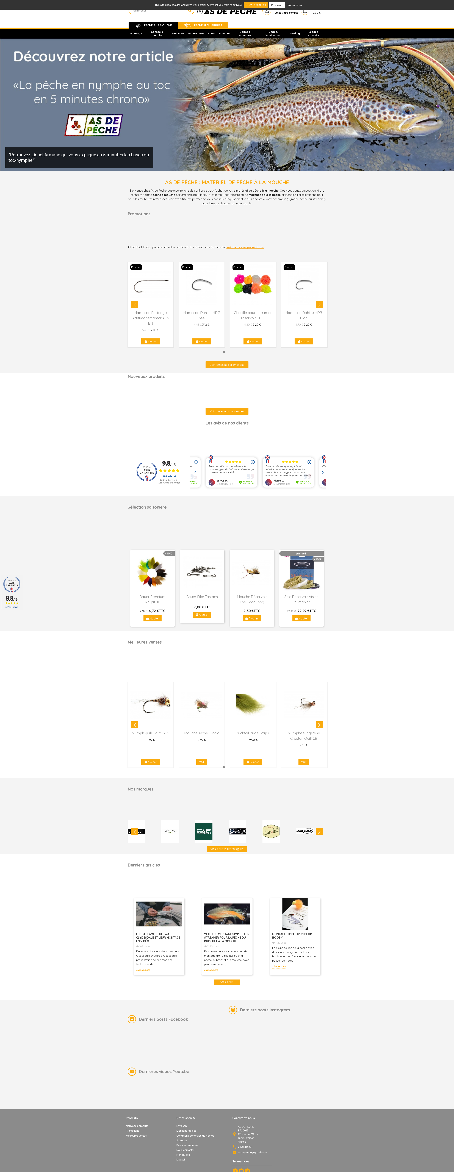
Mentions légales (186, 1130)
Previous (134, 304)
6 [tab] (242, 352)
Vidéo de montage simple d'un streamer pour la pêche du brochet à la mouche (226, 937)
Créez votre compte (286, 13)
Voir (201, 762)
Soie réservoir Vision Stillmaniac (301, 599)
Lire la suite (143, 970)
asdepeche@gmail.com (252, 1152)
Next (319, 304)
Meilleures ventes (136, 1135)
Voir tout (227, 982)
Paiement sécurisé (187, 1145)
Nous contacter (185, 1149)
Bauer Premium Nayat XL (152, 599)
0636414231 (245, 1146)
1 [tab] (211, 352)
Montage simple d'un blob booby (292, 935)
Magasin (181, 1159)
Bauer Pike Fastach (202, 597)
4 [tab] (230, 352)
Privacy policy (294, 5)
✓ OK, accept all (255, 4)
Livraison (181, 1125)
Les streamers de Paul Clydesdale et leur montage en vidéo (158, 937)
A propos (181, 1140)
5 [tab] (236, 352)
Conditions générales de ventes (195, 1135)
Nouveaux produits (137, 1125)
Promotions (132, 1130)
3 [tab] (224, 352)
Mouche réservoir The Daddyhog (252, 599)
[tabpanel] (150, 304)
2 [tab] (218, 352)
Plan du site (183, 1154)
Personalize (277, 5)
